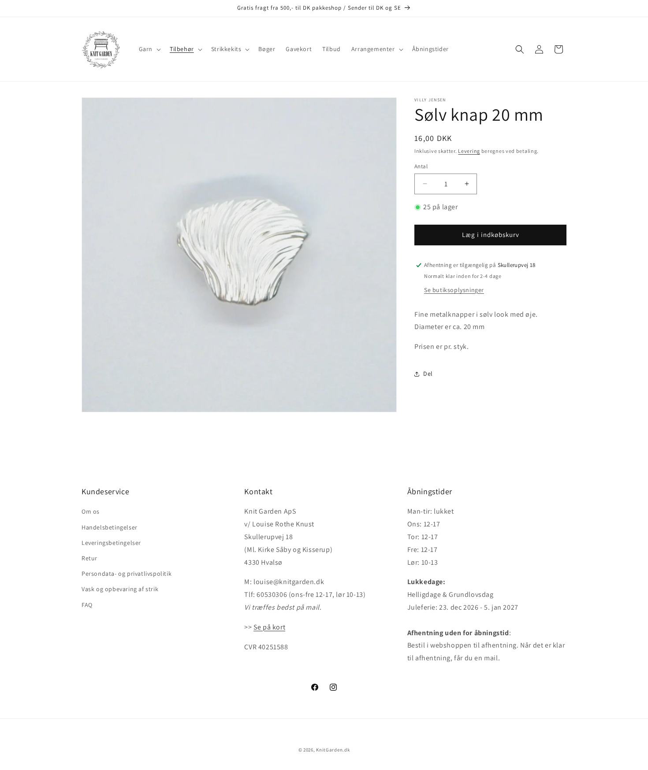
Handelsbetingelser (110, 527)
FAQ (87, 605)
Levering (469, 151)
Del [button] (428, 374)
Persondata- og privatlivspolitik (126, 574)
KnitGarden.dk (333, 750)
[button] (149, 49)
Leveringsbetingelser (111, 543)
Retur (89, 558)
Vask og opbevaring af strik (120, 589)
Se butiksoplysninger (454, 290)
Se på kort (269, 627)
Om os (91, 511)
